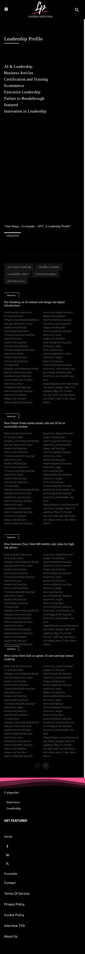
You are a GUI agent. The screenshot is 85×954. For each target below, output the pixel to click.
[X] (7, 863)
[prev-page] (37, 765)
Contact (9, 883)
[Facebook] (7, 846)
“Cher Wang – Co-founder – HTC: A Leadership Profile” (37, 226)
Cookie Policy (14, 915)
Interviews (11, 295)
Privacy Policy (14, 904)
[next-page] (45, 765)
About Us (11, 936)
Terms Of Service (17, 893)
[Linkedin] (7, 855)
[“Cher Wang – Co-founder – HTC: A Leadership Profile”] (41, 175)
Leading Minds (12, 235)
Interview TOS (14, 926)
